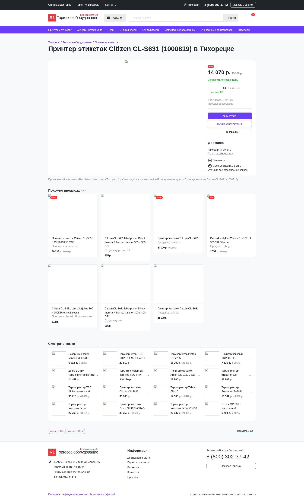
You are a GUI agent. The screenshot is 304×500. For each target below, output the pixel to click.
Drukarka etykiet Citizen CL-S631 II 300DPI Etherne (230, 240)
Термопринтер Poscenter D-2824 (231, 389)
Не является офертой (102, 494)
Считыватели (150, 29)
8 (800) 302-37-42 (216, 4)
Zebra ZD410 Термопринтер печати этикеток (81, 373)
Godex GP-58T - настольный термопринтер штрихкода (231, 406)
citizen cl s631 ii (75, 431)
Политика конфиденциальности (67, 494)
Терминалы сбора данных (179, 29)
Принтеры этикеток (60, 29)
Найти (232, 17)
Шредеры (244, 29)
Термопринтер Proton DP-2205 (183, 355)
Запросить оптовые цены (223, 79)
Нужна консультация (229, 123)
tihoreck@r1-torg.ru (64, 476)
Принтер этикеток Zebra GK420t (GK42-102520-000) (132, 406)
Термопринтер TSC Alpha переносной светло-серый (79, 389)
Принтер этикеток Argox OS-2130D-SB (182, 372)
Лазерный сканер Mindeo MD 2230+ (79, 355)
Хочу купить (229, 115)
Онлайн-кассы (128, 29)
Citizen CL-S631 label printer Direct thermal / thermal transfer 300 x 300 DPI (125, 242)
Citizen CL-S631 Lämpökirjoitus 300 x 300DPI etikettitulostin (72, 310)
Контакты (110, 4)
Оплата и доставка (59, 4)
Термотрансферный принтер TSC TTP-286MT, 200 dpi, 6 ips (131, 373)
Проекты (132, 477)
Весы (111, 29)
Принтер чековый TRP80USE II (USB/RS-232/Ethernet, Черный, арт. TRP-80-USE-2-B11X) (234, 356)
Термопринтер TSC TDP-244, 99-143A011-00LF (132, 356)
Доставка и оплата (138, 457)
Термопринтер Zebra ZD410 (182, 389)
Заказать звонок (243, 4)
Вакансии (133, 467)
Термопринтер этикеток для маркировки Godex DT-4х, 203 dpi (232, 373)
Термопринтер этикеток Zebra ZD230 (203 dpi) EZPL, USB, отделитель (183, 406)
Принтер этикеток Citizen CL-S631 (177, 238)
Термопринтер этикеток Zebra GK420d (77, 406)
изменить (225, 149)
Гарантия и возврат (88, 4)
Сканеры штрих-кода (89, 29)
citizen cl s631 (57, 431)
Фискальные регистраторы (217, 29)
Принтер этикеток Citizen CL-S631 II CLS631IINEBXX (72, 240)
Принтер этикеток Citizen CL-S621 (130, 389)
